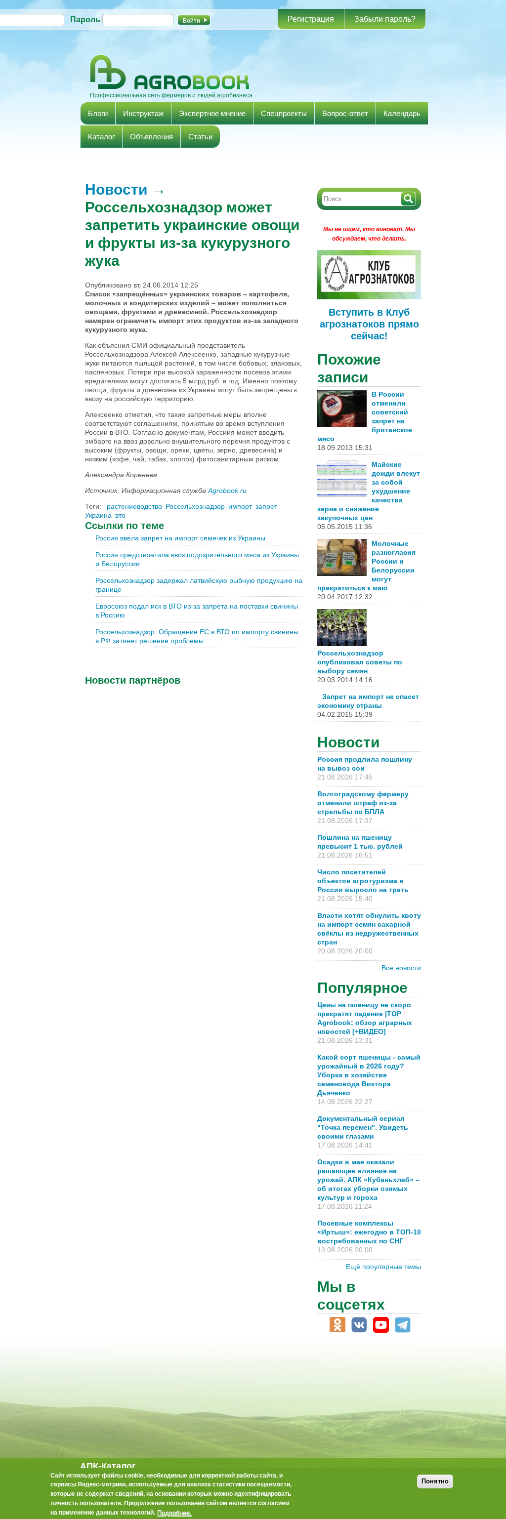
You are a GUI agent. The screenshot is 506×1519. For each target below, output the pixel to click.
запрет (266, 506)
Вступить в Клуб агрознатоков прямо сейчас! (369, 324)
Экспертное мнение (212, 113)
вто (120, 515)
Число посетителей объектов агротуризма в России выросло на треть (363, 881)
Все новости (401, 968)
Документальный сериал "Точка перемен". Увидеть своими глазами (362, 1127)
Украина (98, 515)
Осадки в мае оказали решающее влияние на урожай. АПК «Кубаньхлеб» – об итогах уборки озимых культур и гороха (368, 1179)
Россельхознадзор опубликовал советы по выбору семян (359, 662)
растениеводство (134, 506)
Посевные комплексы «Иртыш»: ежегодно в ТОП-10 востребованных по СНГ (369, 1232)
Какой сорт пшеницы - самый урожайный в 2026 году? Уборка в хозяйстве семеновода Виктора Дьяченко (369, 1075)
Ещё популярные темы (383, 1267)
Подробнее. (174, 1512)
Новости (116, 189)
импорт (240, 506)
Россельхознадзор (195, 506)
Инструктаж (143, 113)
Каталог (101, 136)
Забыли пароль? (385, 19)
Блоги (98, 113)
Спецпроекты (284, 113)
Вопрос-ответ (345, 113)
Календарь (402, 113)
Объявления (151, 136)
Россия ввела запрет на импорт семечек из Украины (180, 538)
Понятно (435, 1481)
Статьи (200, 136)
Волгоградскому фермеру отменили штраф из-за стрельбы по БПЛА (363, 803)
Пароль (85, 19)
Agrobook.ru (227, 490)
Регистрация (311, 19)
